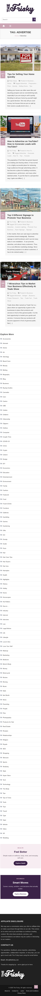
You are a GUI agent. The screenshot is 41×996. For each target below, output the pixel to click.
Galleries (6, 512)
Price (9, 86)
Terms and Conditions (32, 991)
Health (5, 575)
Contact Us (15, 991)
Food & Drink (7, 504)
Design (5, 459)
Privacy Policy (22, 993)
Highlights (6, 579)
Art (4, 352)
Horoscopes (7, 597)
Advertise (24, 83)
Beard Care (6, 361)
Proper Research (13, 298)
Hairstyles (6, 570)
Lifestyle (5, 637)
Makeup (5, 651)
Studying (6, 766)
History (5, 584)
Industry (5, 610)
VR (4, 833)
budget (24, 295)
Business (31, 81)
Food (4, 499)
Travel (5, 811)
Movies (5, 677)
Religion (5, 740)
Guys (4, 548)
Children (5, 414)
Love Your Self (7, 646)
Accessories (7, 339)
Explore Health (20, 863)
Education (6, 472)
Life (4, 633)
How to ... (30, 150)
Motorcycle (6, 673)
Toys (4, 806)
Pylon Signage (20, 230)
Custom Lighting (20, 227)
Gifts (4, 530)
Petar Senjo (13, 81)
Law (4, 624)
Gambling (6, 517)
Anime (5, 348)
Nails (4, 691)
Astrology (6, 357)
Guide (5, 544)
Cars (4, 397)
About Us (7, 991)
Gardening (6, 526)
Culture (5, 455)
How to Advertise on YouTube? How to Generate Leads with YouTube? (22, 144)
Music (5, 686)
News (4, 700)
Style (4, 771)
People (5, 708)
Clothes (5, 428)
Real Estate (6, 726)
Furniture (6, 508)
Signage (29, 230)
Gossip (5, 539)
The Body (6, 789)
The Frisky (12, 150)
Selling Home (23, 86)
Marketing (6, 655)
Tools (4, 802)
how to (15, 156)
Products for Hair (8, 722)
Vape (4, 820)
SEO (4, 749)
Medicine (6, 659)
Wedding (6, 838)
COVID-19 (6, 441)
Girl (4, 535)
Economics (6, 468)
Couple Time (7, 437)
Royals (5, 744)
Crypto (5, 450)
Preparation (32, 83)
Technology (6, 784)
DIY (4, 463)
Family (5, 486)
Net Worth (6, 695)
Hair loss (6, 566)
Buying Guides (7, 388)
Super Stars (7, 775)
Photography (7, 717)
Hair (4, 553)
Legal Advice (7, 628)
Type (4, 815)
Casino (5, 401)
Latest (22, 991)
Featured (6, 495)
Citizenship (6, 419)
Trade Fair (28, 298)
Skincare (6, 757)
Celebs (5, 410)
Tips (4, 793)
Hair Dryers (6, 561)
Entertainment (7, 477)
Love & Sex (6, 642)
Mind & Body (7, 664)
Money (5, 668)
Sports (5, 762)
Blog (4, 379)
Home (9, 83)
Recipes (5, 731)
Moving (5, 682)
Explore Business (20, 894)
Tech (9, 153)
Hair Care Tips (7, 557)
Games (5, 521)
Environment (7, 481)
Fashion (5, 490)
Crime (5, 446)
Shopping (6, 753)
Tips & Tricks (7, 798)
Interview (6, 619)
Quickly (14, 86)
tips (30, 86)
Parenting (6, 704)
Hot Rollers (6, 602)
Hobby (5, 588)
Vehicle (5, 824)
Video (5, 829)
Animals (5, 343)
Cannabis (6, 392)
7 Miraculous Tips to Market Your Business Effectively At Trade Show (21, 286)
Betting (5, 370)
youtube (27, 156)
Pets (4, 713)
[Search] (34, 19)
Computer (6, 432)
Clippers (5, 423)
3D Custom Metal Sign (22, 224)
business (32, 295)
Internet (5, 615)
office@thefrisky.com (12, 960)
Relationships (7, 735)
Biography (6, 374)
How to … (6, 606)
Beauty (5, 365)
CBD (4, 406)
